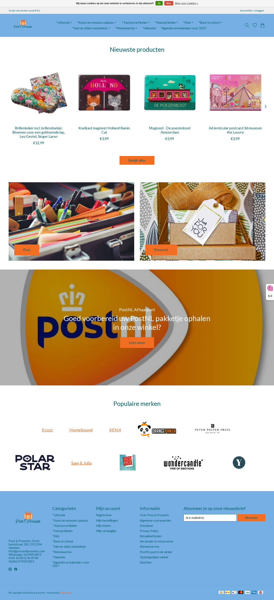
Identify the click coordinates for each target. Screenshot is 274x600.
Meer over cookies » (186, 3)
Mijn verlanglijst (106, 531)
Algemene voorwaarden (155, 520)
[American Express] (254, 593)
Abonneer (251, 517)
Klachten (145, 562)
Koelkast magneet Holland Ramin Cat (104, 130)
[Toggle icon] (247, 25)
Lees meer (137, 343)
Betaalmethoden (151, 536)
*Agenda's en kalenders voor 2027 (183, 28)
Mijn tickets (103, 525)
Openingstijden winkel (154, 557)
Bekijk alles (137, 160)
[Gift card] (260, 593)
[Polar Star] (35, 463)
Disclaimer (146, 525)
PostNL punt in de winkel (156, 552)
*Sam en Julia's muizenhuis (69, 546)
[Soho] (128, 463)
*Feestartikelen (62, 531)
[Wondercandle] (183, 463)
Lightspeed (66, 592)
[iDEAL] (227, 593)
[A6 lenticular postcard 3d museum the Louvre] (235, 93)
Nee (168, 3)
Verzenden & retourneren (156, 541)
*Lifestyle (58, 515)
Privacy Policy (149, 531)
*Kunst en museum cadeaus (70, 520)
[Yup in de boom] (239, 463)
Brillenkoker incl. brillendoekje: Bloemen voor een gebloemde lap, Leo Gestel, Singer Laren (38, 132)
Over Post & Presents (154, 515)
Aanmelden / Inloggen (252, 10)
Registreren (104, 515)
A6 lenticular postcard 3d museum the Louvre (235, 130)
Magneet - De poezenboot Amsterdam (170, 130)
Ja (159, 3)
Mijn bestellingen (107, 520)
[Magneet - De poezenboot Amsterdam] (170, 93)
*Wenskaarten (62, 552)
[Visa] (247, 593)
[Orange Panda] (157, 430)
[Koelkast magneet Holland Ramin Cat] (104, 93)
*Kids (55, 536)
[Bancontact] (234, 593)
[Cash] (221, 593)
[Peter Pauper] (213, 430)
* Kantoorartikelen (64, 525)
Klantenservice (149, 546)
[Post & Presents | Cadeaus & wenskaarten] (23, 25)
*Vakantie (149, 28)
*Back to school (62, 541)
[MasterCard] (241, 593)
